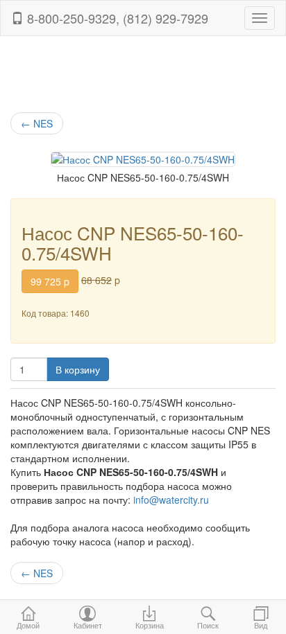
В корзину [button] (78, 369)
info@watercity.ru (171, 500)
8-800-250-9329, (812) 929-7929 (116, 18)
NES (37, 123)
